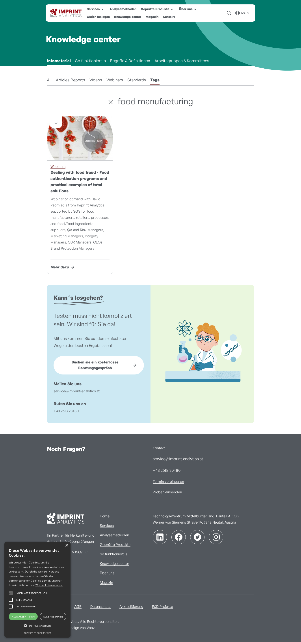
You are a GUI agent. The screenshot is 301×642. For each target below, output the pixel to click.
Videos (95, 80)
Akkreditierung (131, 606)
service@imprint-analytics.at (77, 391)
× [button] (66, 545)
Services (107, 526)
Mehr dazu (59, 267)
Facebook (178, 537)
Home (105, 516)
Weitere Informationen (49, 585)
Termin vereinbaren (168, 481)
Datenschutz (100, 606)
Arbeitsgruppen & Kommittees (181, 61)
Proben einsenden (167, 492)
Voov (91, 628)
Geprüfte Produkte (115, 545)
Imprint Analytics (66, 13)
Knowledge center (127, 17)
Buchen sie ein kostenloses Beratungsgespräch (95, 365)
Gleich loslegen (98, 17)
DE (243, 13)
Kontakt (169, 17)
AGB (78, 606)
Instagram (216, 537)
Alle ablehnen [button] (53, 616)
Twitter (197, 537)
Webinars (114, 80)
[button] (37, 626)
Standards (136, 80)
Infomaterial (59, 61)
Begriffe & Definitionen (130, 61)
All (49, 80)
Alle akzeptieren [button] (23, 616)
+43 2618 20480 (66, 411)
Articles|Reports (70, 80)
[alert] (37, 590)
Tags (155, 80)
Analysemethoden (123, 9)
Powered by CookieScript (37, 633)
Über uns (107, 573)
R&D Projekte (162, 606)
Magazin (152, 17)
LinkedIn (160, 537)
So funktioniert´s (90, 61)
